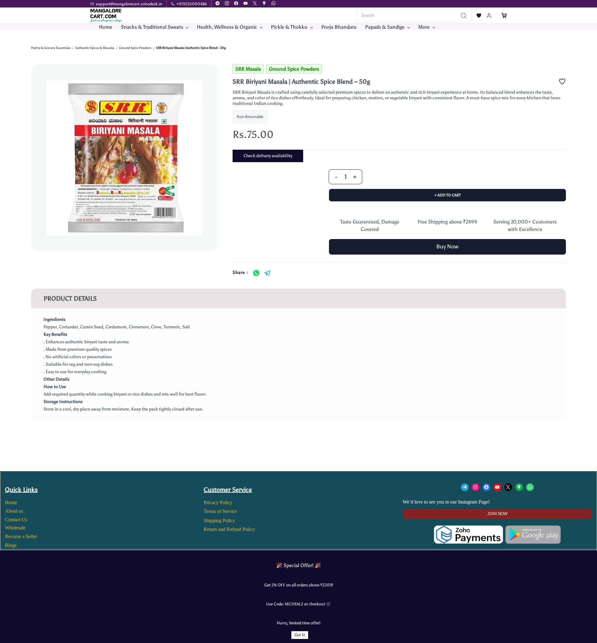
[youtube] (245, 4)
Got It (299, 634)
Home (11, 502)
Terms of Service (220, 511)
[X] (508, 487)
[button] (479, 15)
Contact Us (16, 519)
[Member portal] (489, 15)
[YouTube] (497, 487)
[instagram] (227, 4)
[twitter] (255, 4)
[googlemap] (264, 4)
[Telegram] (267, 273)
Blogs (10, 545)
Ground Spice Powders (135, 48)
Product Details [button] (70, 298)
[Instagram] (475, 487)
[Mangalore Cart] (497, 529)
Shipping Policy (219, 520)
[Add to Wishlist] (562, 81)
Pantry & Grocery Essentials (51, 48)
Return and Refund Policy (229, 529)
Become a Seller (21, 536)
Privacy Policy (218, 502)
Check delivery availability (267, 155)
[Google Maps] (519, 487)
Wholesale (15, 527)
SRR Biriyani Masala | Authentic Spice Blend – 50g (191, 48)
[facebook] (236, 4)
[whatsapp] (273, 4)
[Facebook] (486, 487)
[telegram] (217, 4)
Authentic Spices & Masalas (94, 48)
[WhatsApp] (256, 273)
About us (14, 511)
